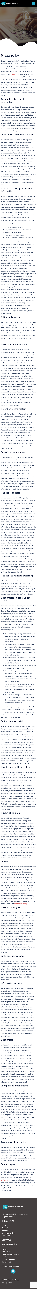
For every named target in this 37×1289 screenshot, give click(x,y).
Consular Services (8, 1259)
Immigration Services (9, 1244)
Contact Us (6, 1236)
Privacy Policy (7, 1283)
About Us (5, 1228)
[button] (33, 3)
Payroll (4, 1249)
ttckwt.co (14, 74)
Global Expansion (8, 1233)
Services (5, 1230)
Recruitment (6, 1262)
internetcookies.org (20, 903)
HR (3, 1247)
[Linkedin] (13, 1271)
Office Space (6, 1252)
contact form (5, 1179)
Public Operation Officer (10, 1254)
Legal (4, 1257)
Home (4, 1225)
